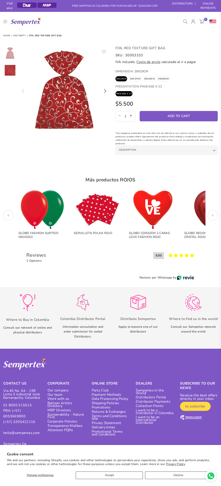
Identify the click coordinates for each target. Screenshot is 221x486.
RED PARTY (19, 35)
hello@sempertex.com (21, 433)
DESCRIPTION (127, 150)
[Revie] (185, 277)
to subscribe (195, 406)
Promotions (101, 407)
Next (105, 91)
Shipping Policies (105, 403)
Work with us (58, 398)
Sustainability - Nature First (65, 416)
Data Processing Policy (110, 398)
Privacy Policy (175, 464)
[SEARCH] (185, 21)
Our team (55, 394)
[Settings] (212, 21)
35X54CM (163, 78)
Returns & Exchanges (109, 411)
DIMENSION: (131, 71)
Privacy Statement (106, 423)
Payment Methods (106, 394)
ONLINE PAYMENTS (208, 6)
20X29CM (121, 78)
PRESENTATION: (138, 86)
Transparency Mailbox (65, 425)
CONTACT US (14, 383)
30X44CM (149, 78)
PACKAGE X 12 (124, 93)
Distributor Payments (153, 401)
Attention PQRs (60, 430)
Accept (109, 475)
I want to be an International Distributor (147, 420)
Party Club (100, 390)
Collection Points (149, 406)
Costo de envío (148, 62)
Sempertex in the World (150, 392)
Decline (178, 475)
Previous (23, 91)
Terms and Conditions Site (109, 417)
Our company (58, 390)
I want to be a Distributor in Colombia (154, 411)
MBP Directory (59, 410)
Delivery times (103, 427)
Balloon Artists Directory (59, 404)
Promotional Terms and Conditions (107, 433)
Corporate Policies (62, 421)
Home (6, 35)
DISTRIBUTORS (182, 4)
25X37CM (135, 78)
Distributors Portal (151, 397)
